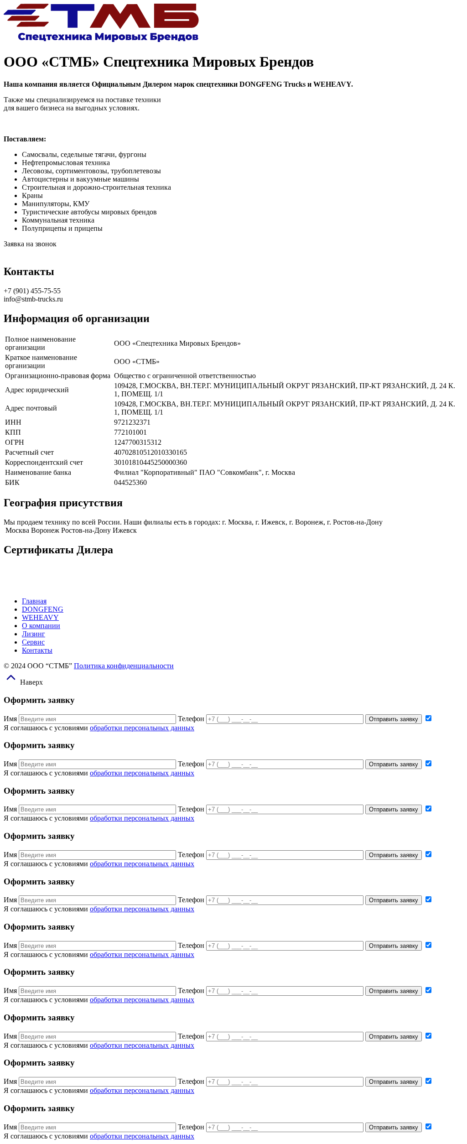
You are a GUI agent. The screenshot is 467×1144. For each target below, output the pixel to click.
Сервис (33, 642)
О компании (41, 625)
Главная (34, 601)
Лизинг (33, 634)
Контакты (37, 650)
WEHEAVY (40, 617)
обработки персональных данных (142, 728)
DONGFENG (42, 609)
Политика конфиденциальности (124, 666)
